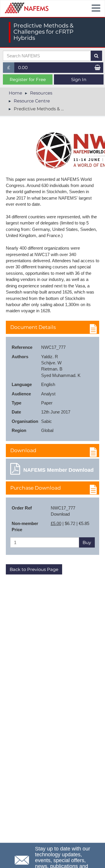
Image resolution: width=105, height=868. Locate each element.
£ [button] (11, 69)
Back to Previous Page (34, 569)
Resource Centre (32, 101)
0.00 (23, 67)
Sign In (78, 79)
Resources (41, 93)
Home (15, 93)
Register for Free (28, 79)
